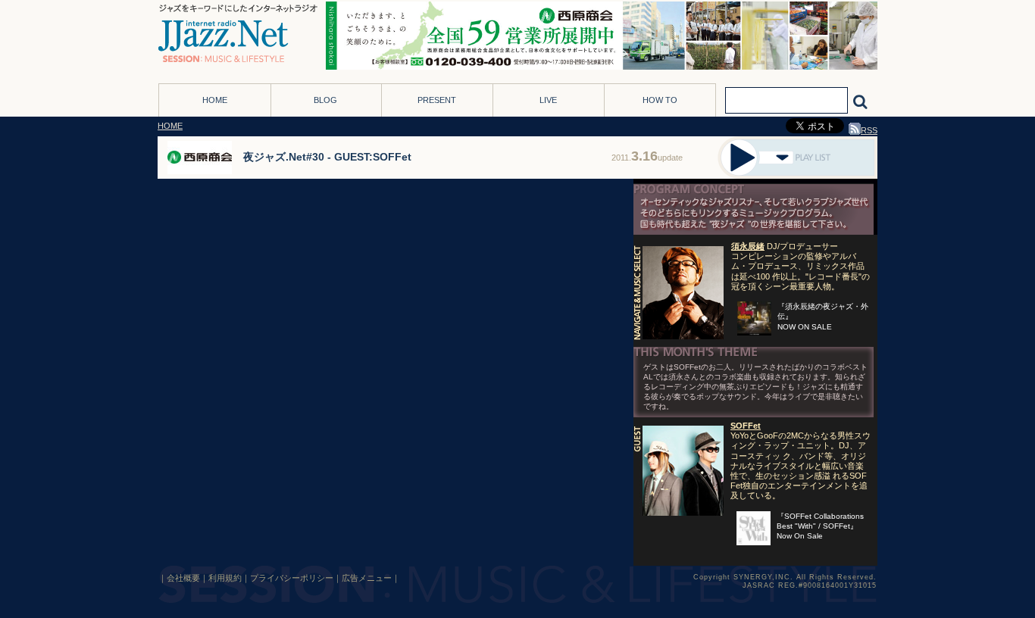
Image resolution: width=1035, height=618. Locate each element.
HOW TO (660, 100)
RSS (869, 130)
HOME (214, 100)
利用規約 (225, 577)
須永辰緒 (748, 246)
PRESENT (436, 100)
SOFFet (745, 425)
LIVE (548, 100)
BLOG (325, 100)
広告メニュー (367, 577)
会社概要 (183, 577)
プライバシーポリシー (291, 577)
